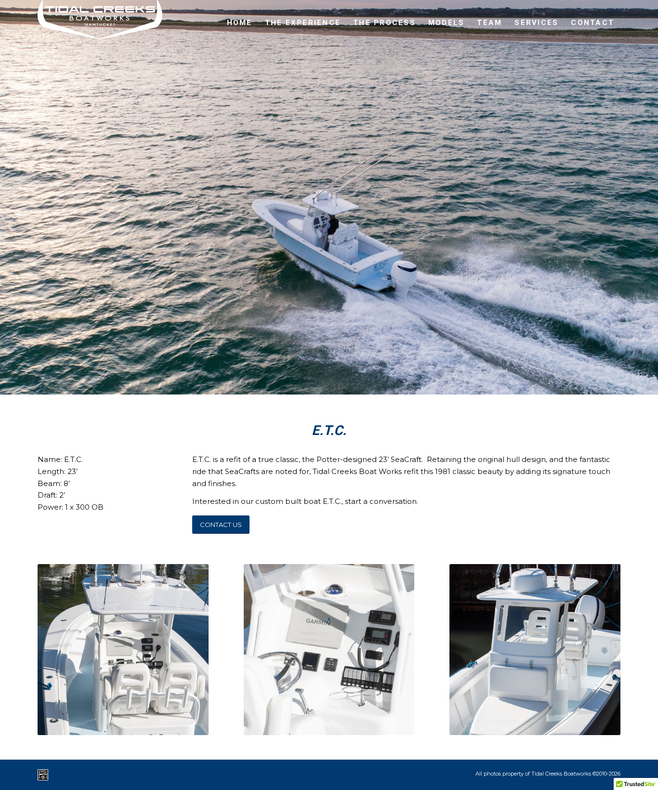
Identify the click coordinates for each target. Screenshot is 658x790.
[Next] (649, 187)
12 (371, 384)
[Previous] (8, 187)
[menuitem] (240, 23)
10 (356, 384)
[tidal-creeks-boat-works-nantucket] (100, 23)
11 (363, 384)
